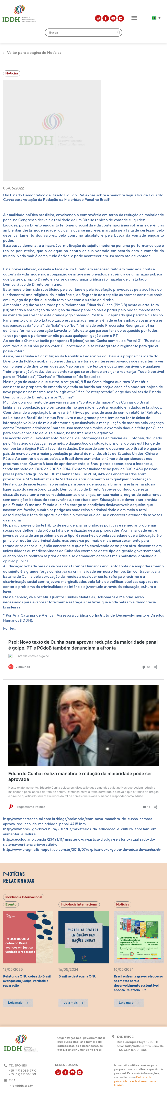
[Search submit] (119, 32)
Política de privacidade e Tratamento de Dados (135, 1081)
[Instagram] (98, 18)
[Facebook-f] (105, 18)
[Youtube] (113, 18)
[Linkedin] (121, 18)
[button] (134, 17)
